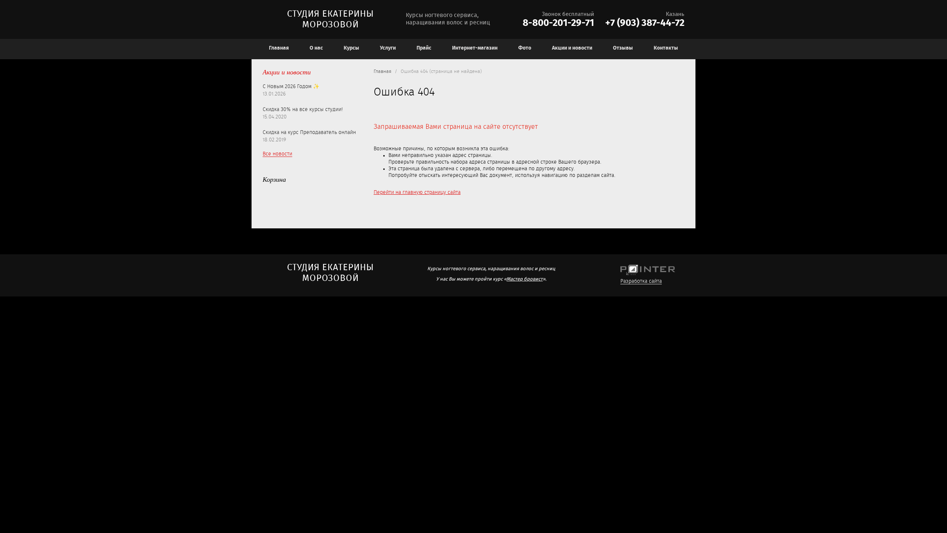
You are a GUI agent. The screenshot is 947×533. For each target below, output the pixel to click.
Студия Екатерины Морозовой (330, 19)
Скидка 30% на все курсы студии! (303, 109)
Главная (382, 71)
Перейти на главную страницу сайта (417, 192)
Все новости (277, 154)
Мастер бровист (524, 279)
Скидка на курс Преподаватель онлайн (309, 132)
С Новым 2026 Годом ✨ (291, 86)
